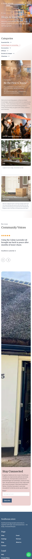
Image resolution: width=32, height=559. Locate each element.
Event (17, 535)
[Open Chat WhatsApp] (28, 554)
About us (18, 542)
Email (4, 491)
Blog (2, 542)
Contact (3, 545)
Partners (18, 539)
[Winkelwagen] (25, 3)
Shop (2, 535)
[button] (2, 243)
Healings (3, 539)
